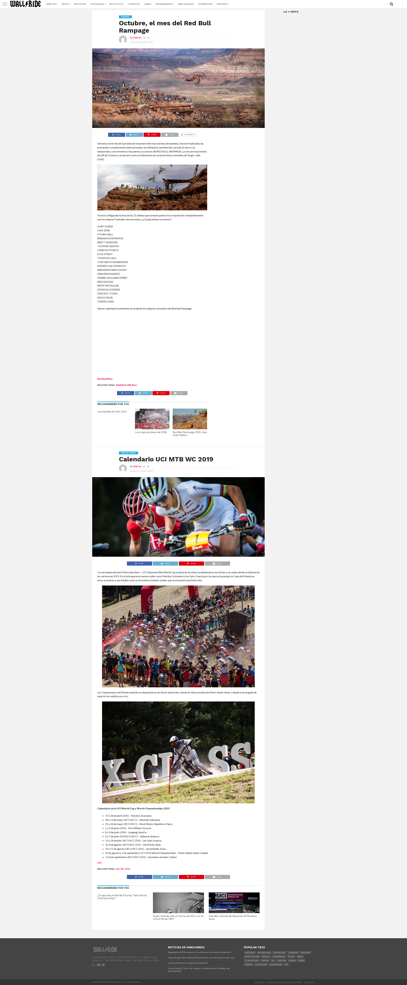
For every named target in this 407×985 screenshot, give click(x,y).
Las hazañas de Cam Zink (111, 411)
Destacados (264, 953)
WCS (127, 869)
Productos (116, 4)
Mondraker (276, 965)
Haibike (248, 965)
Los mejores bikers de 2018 (151, 432)
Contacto (310, 982)
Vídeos (65, 4)
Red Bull (132, 385)
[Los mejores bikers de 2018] (152, 428)
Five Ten (282, 961)
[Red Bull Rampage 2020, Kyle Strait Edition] (190, 428)
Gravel (265, 961)
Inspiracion (205, 4)
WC (122, 869)
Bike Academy (186, 4)
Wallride (137, 37)
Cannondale (279, 957)
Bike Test (52, 4)
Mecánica (222, 4)
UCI (99, 862)
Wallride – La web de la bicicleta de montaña (278, 982)
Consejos (134, 4)
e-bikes (292, 961)
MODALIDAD (97, 4)
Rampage (121, 385)
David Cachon (252, 957)
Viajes (147, 4)
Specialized (279, 953)
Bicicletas (80, 4)
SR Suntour (261, 965)
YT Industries (252, 961)
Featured (250, 953)
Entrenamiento (165, 4)
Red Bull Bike (105, 378)
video (301, 961)
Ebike (300, 957)
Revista (266, 957)
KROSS (291, 957)
